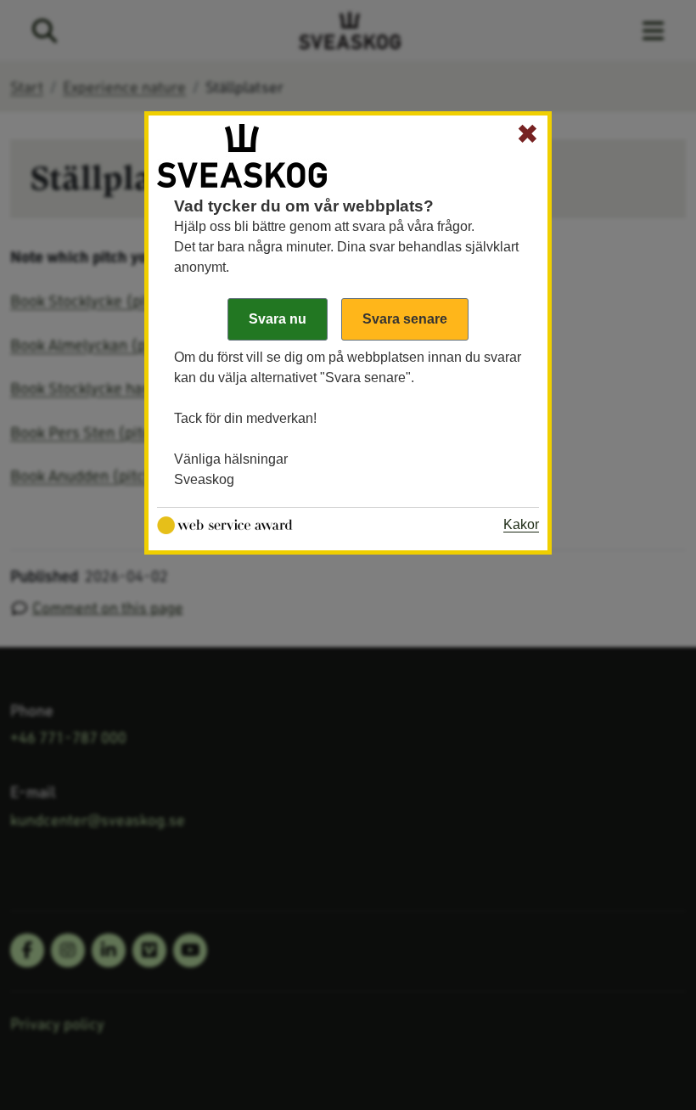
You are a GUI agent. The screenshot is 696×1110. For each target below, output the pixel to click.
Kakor (521, 524)
